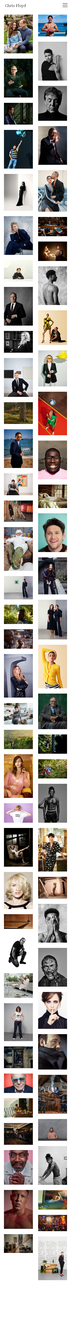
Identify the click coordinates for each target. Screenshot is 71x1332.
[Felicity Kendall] (53, 368)
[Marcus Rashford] (53, 286)
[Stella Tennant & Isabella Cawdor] (18, 511)
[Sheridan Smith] (53, 887)
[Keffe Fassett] (53, 769)
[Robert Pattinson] (18, 484)
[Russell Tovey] (18, 377)
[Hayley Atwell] (53, 744)
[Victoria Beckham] (18, 587)
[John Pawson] (18, 921)
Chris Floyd (15, 6)
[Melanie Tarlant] (18, 739)
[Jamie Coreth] (18, 1243)
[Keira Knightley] (18, 985)
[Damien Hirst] (18, 548)
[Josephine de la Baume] (18, 675)
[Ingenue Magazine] (18, 776)
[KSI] (53, 803)
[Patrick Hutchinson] (18, 951)
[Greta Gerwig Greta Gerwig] (18, 813)
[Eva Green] (53, 1010)
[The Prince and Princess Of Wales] (18, 34)
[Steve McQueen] (53, 460)
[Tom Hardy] (53, 967)
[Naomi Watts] (18, 847)
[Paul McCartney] (53, 103)
